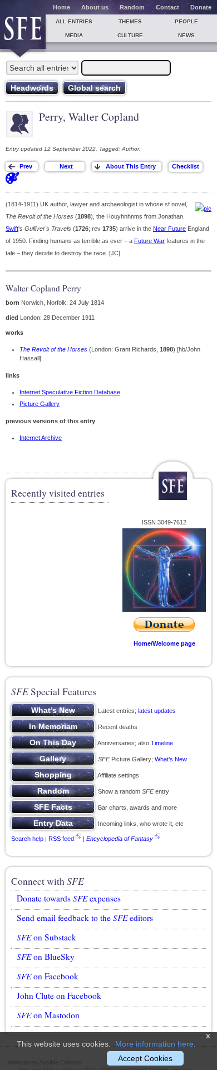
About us (94, 7)
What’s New (171, 759)
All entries (74, 21)
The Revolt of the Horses (53, 349)
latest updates (157, 710)
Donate (200, 7)
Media (74, 35)
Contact (167, 7)
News (186, 35)
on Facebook (47, 976)
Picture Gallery (39, 403)
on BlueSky (46, 956)
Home (61, 7)
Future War (149, 240)
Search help (27, 838)
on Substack (46, 937)
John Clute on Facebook (59, 995)
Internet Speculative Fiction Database (69, 392)
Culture (130, 35)
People (186, 21)
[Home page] (23, 31)
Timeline (162, 743)
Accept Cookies (145, 1058)
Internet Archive (40, 437)
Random (132, 7)
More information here (154, 1043)
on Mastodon (48, 1015)
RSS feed (61, 838)
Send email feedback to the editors (85, 917)
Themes (130, 21)
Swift (12, 228)
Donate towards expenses (69, 898)
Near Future (169, 228)
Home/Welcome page (164, 643)
